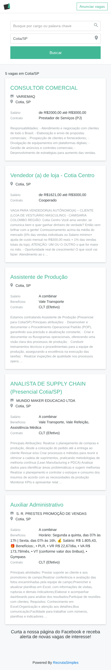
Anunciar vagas (92, 6)
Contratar (27, 662)
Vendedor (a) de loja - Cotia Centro (51, 175)
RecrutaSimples (65, 653)
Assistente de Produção (39, 272)
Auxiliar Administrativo (37, 495)
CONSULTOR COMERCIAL (41, 88)
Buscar (55, 52)
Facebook (10, 662)
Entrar (38, 667)
